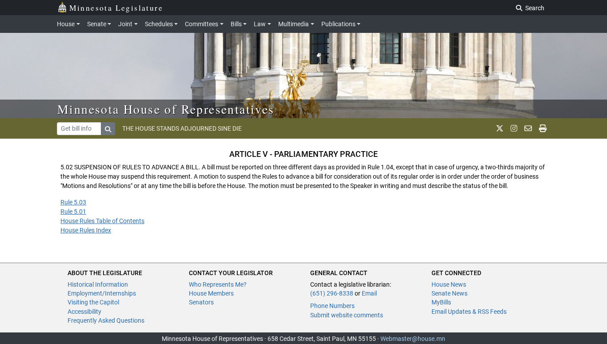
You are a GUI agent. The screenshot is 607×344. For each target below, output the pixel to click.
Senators (201, 302)
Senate (96, 24)
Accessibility (84, 311)
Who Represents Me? (218, 284)
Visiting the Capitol (93, 302)
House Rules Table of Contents (102, 220)
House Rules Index (85, 230)
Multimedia (293, 24)
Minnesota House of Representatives (166, 108)
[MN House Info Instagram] (514, 128)
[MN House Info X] (499, 128)
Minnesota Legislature (116, 7)
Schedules (159, 24)
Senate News (449, 293)
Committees (201, 24)
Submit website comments (346, 315)
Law (260, 24)
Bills (236, 24)
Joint (125, 24)
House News (448, 284)
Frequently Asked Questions (106, 320)
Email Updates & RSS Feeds (469, 311)
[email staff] (528, 128)
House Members (211, 293)
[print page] (542, 128)
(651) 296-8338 (331, 293)
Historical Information (98, 284)
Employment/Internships (102, 293)
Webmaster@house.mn (412, 338)
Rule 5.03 (73, 202)
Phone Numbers (332, 305)
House (66, 24)
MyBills (441, 302)
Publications (338, 24)
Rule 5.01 (73, 211)
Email (369, 293)
